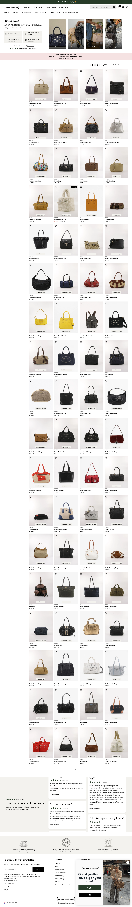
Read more (19, 28)
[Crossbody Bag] (116, 201)
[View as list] (97, 65)
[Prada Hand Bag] (41, 123)
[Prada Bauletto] (91, 162)
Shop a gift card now (66, 58)
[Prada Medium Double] (66, 510)
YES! (89, 887)
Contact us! (30, 46)
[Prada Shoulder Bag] (66, 85)
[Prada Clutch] (41, 626)
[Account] (123, 7)
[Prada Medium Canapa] (66, 433)
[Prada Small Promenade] (116, 123)
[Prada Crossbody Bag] (116, 85)
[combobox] (103, 7)
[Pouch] (41, 394)
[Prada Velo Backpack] (91, 317)
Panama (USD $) (11, 902)
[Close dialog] (127, 862)
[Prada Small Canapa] (66, 123)
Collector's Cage (68, 903)
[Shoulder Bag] (116, 356)
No (90, 895)
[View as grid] (92, 65)
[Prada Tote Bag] (66, 472)
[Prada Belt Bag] (41, 510)
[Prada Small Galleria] (66, 317)
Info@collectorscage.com (11, 880)
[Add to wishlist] (30, 71)
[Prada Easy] (66, 162)
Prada (31, 101)
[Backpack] (41, 588)
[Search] (114, 7)
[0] (119, 7)
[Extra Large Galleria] (41, 85)
